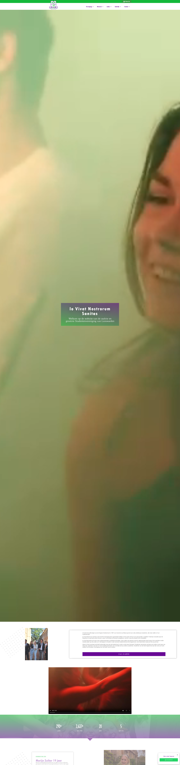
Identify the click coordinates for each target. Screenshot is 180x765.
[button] (177, 754)
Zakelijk (117, 6)
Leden (108, 6)
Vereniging (89, 6)
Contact (126, 6)
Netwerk (99, 6)
